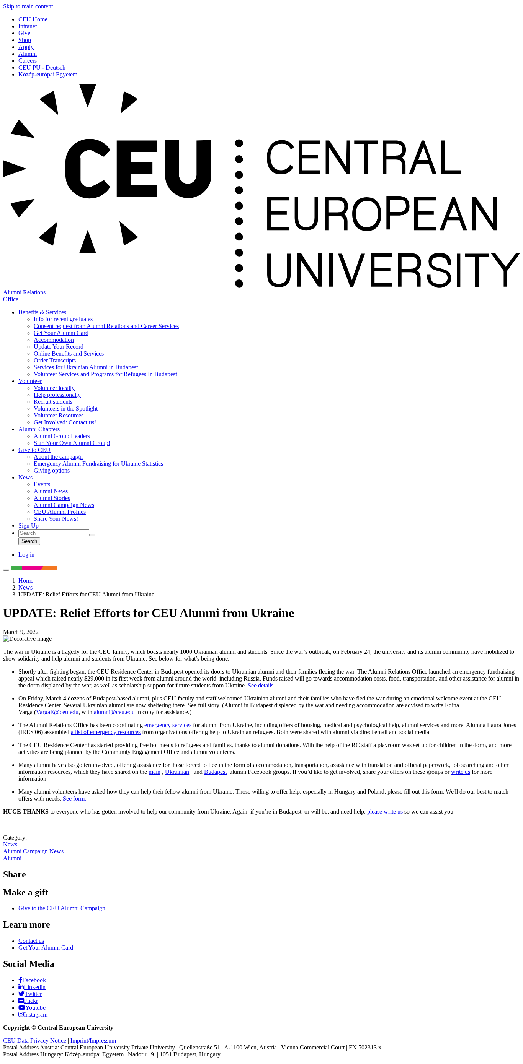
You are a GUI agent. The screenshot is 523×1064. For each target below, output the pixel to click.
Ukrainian (177, 771)
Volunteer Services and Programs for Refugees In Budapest (105, 374)
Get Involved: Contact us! (65, 422)
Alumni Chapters (39, 429)
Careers (27, 60)
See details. (261, 685)
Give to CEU (34, 450)
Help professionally (57, 394)
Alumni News (51, 491)
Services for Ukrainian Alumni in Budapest (86, 367)
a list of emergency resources (106, 732)
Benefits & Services (42, 312)
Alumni (27, 53)
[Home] (261, 285)
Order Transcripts (55, 360)
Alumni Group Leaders (62, 436)
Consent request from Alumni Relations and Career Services (106, 326)
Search (29, 541)
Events (42, 484)
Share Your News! (56, 518)
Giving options (52, 470)
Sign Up (28, 525)
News (25, 477)
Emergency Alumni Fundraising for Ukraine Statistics (98, 463)
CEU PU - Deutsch (41, 67)
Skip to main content (28, 6)
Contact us (31, 940)
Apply (26, 47)
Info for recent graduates (63, 319)
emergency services (167, 725)
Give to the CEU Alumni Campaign (61, 908)
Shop (24, 40)
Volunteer (30, 381)
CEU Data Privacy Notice (34, 1040)
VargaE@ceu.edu (57, 712)
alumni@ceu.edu (114, 712)
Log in (26, 554)
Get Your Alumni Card (61, 333)
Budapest (215, 771)
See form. (74, 798)
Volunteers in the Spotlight (66, 408)
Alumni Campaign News (64, 505)
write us (460, 771)
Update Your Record (58, 346)
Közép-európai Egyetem (47, 74)
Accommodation (54, 339)
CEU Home (32, 19)
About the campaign (58, 456)
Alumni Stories (52, 498)
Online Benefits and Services (69, 353)
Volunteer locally (54, 388)
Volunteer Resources (58, 415)
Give (24, 33)
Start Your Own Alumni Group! (72, 443)
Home (25, 580)
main (154, 771)
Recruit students (53, 401)
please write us (385, 811)
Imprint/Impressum (93, 1040)
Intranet (27, 26)
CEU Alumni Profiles (60, 511)
